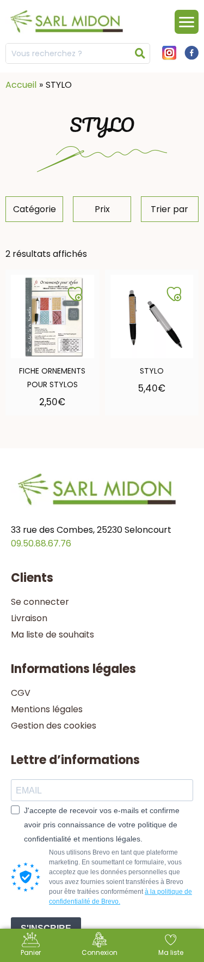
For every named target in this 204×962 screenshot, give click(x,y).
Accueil (20, 85)
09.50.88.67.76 (41, 543)
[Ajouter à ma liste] (75, 294)
